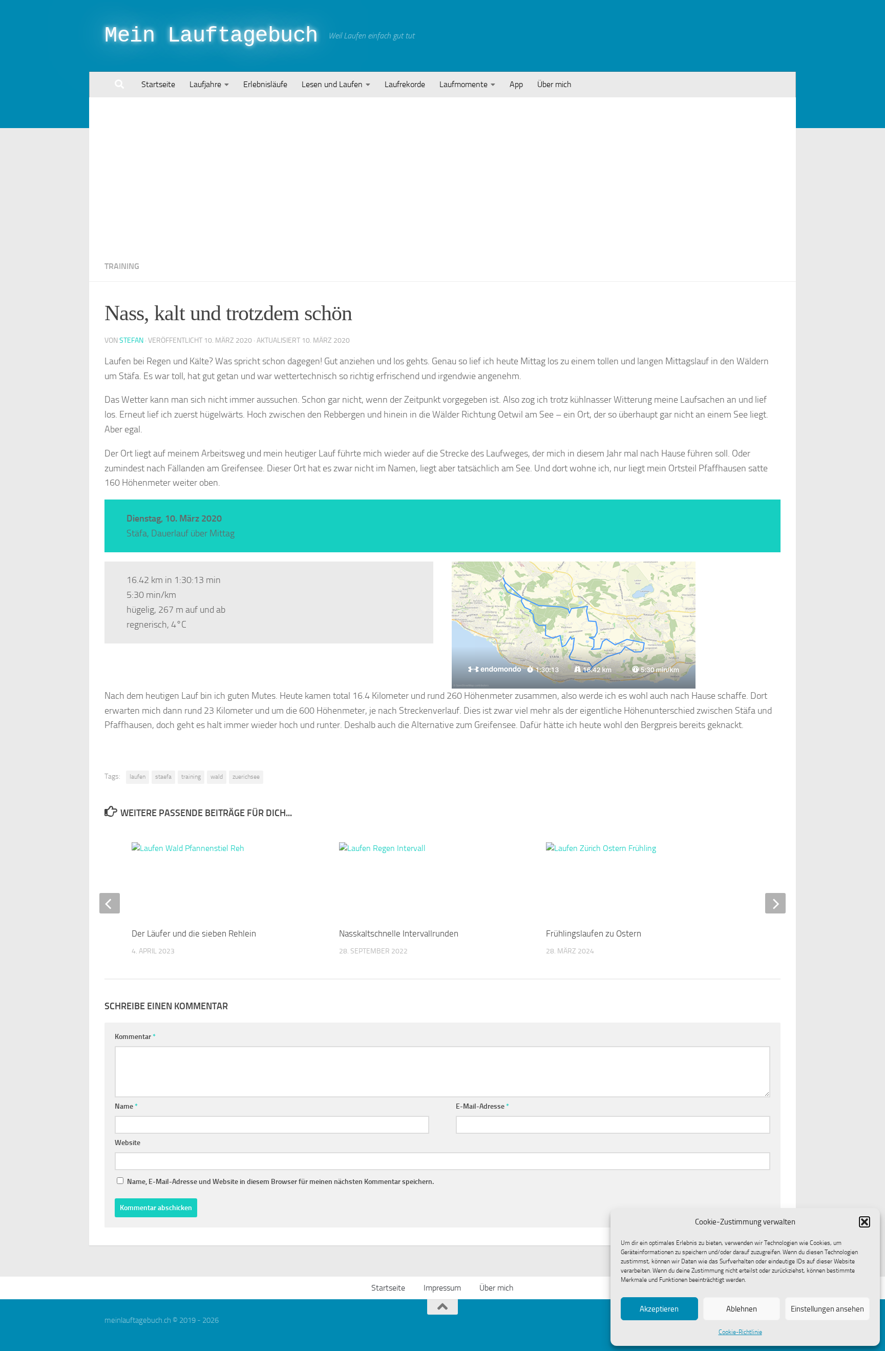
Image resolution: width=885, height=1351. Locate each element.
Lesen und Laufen (332, 84)
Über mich (554, 84)
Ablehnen (741, 1309)
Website (127, 1142)
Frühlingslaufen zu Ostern (593, 933)
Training (121, 266)
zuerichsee (246, 776)
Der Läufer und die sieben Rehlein (194, 933)
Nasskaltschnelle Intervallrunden (398, 933)
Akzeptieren (659, 1309)
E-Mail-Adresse (482, 1106)
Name (126, 1106)
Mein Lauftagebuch (211, 36)
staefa (163, 776)
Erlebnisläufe (265, 84)
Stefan (131, 340)
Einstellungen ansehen (827, 1309)
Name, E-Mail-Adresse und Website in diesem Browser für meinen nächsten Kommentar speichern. (280, 1181)
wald (216, 776)
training (191, 776)
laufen (137, 776)
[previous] (109, 903)
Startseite (158, 84)
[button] (864, 1222)
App (516, 84)
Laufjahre (205, 84)
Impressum (442, 1288)
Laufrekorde (405, 84)
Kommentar (135, 1036)
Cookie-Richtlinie (740, 1332)
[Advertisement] (442, 174)
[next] (775, 903)
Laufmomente (463, 84)
